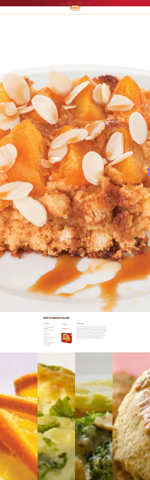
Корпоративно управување (75, 11)
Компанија (88, 3)
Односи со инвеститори (88, 11)
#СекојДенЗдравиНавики (70, 3)
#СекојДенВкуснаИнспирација (79, 3)
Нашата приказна (48, 11)
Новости (75, 13)
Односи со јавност (100, 11)
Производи (62, 3)
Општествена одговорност (60, 11)
